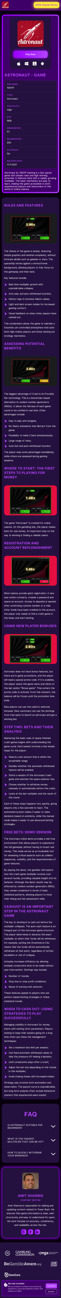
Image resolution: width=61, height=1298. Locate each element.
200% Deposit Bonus (46, 5)
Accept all (51, 1286)
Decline (51, 1292)
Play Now (30, 54)
